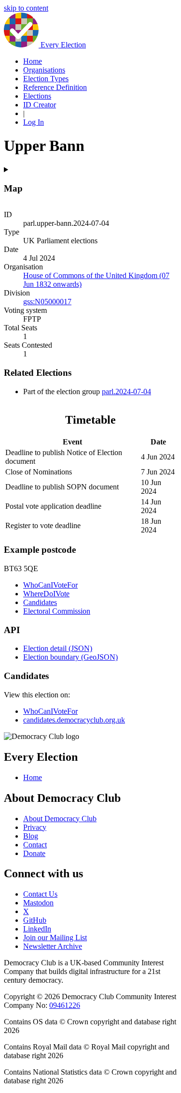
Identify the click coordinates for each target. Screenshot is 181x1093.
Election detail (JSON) (57, 648)
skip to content (26, 8)
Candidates (40, 602)
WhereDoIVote (46, 594)
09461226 (64, 1005)
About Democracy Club (60, 818)
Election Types (46, 78)
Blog (30, 836)
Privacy (34, 827)
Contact (35, 845)
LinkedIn (37, 929)
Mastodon (38, 903)
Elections (37, 96)
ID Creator (39, 105)
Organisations (44, 70)
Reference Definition (55, 87)
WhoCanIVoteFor (50, 585)
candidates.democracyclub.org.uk (74, 720)
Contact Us (40, 894)
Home (32, 61)
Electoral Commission (56, 611)
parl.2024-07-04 (126, 391)
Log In (33, 122)
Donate (34, 853)
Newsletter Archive (52, 946)
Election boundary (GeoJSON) (70, 657)
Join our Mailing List (55, 937)
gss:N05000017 (47, 301)
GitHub (34, 920)
